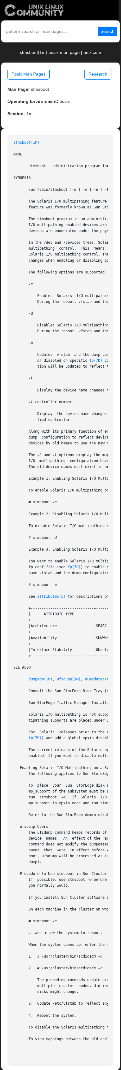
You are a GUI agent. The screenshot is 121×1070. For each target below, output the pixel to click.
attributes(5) (51, 596)
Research (97, 74)
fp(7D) (95, 360)
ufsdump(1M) (69, 679)
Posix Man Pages (28, 74)
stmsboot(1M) (26, 142)
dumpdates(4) (98, 679)
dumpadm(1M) (40, 679)
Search (107, 31)
